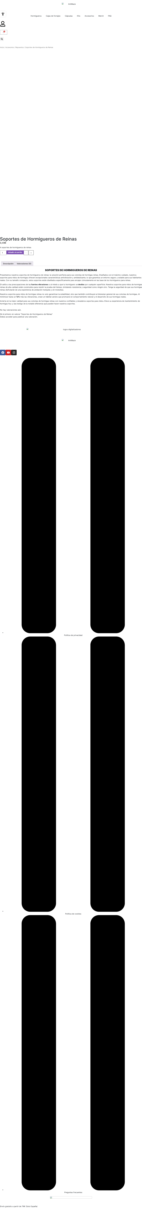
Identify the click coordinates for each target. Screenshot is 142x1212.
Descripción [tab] (8, 263)
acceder (9, 317)
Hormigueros (36, 16)
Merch (101, 16)
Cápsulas (69, 16)
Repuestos (19, 47)
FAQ (109, 16)
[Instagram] (14, 352)
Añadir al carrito (15, 252)
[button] (2, 39)
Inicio (2, 47)
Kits (78, 16)
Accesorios (89, 16)
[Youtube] (8, 352)
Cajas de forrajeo (53, 16)
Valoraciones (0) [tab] (24, 263)
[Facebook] (3, 352)
